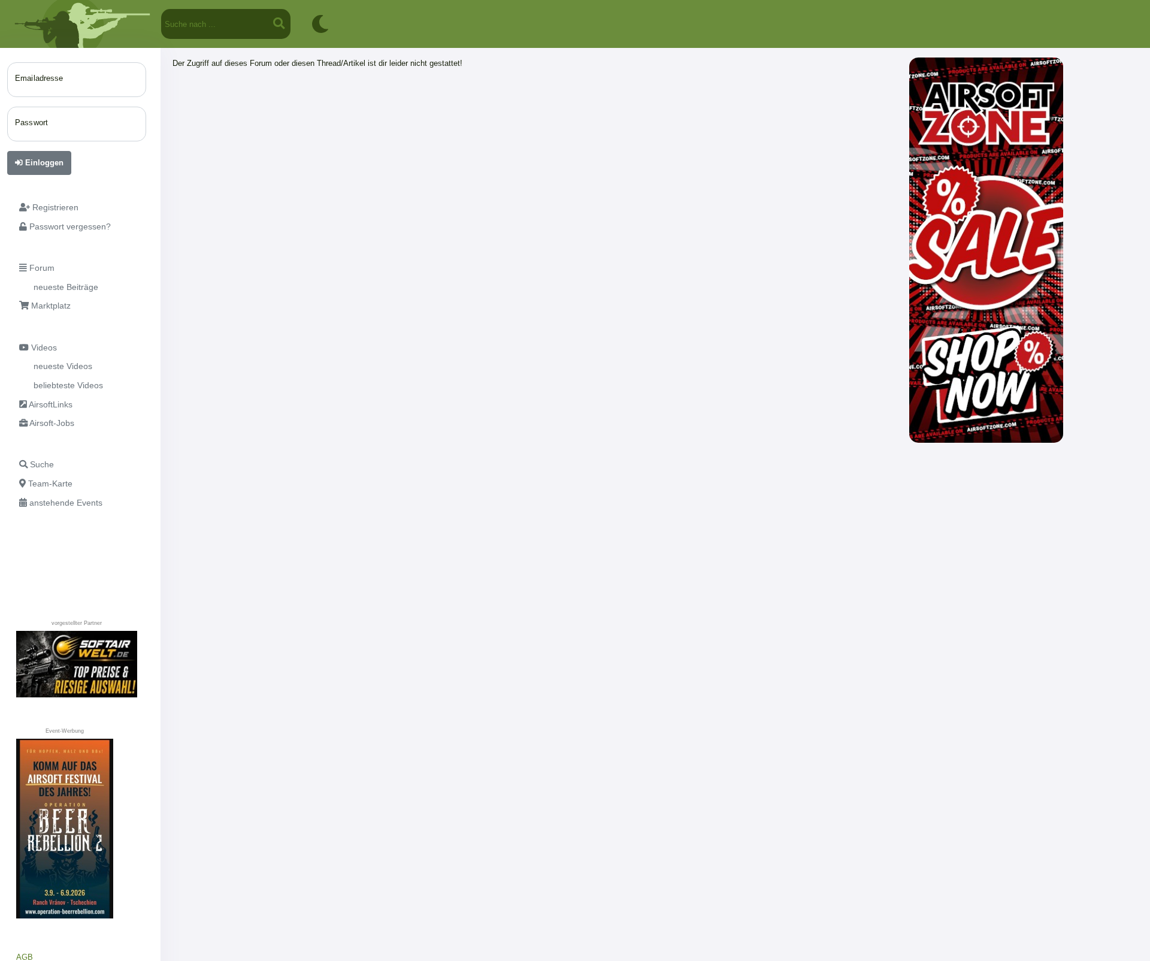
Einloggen (43, 162)
